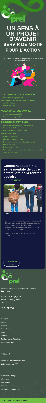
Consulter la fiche (11, 262)
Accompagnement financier (11, 389)
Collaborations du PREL (16, 111)
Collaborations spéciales (12, 117)
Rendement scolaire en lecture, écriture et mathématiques (19, 102)
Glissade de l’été (9, 133)
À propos (4, 319)
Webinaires (5, 379)
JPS (2, 357)
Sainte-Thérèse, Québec (10, 300)
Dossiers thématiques (14, 122)
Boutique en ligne (7, 342)
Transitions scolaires (11, 153)
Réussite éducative (8, 329)
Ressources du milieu (11, 147)
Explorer (4, 386)
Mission (4, 325)
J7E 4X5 (4, 302)
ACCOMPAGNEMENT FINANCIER (18, 95)
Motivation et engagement (13, 98)
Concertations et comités (12, 114)
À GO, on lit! (5, 354)
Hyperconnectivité (10, 136)
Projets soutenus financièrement (13, 361)
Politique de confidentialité (11, 339)
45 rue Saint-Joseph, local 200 (12, 297)
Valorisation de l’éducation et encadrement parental (22, 150)
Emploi (3, 332)
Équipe (3, 322)
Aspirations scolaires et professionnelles (18, 125)
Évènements (5, 382)
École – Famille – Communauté (15, 131)
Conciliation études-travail (13, 128)
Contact (4, 336)
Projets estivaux (9, 106)
